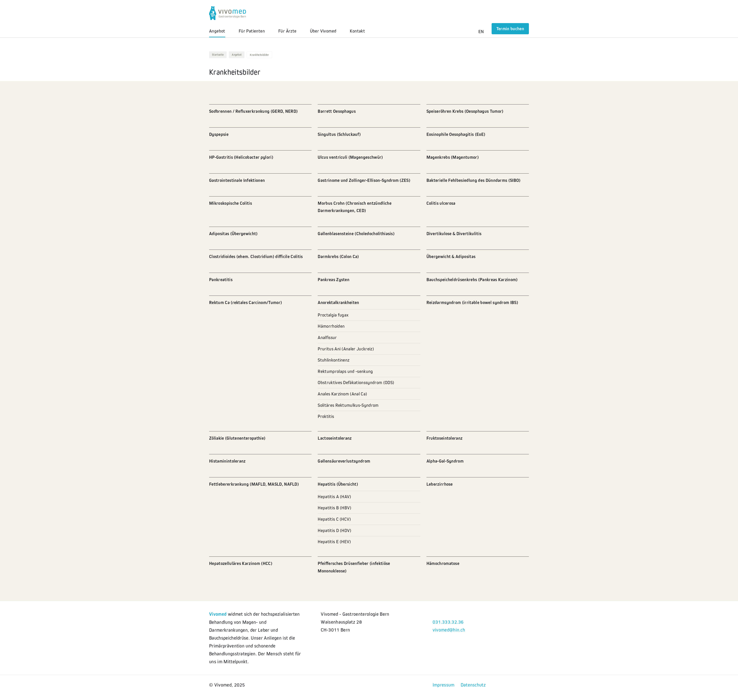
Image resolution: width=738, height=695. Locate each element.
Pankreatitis (221, 279)
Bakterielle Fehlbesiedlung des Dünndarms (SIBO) (473, 180)
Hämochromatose (442, 563)
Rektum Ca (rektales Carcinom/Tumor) (245, 302)
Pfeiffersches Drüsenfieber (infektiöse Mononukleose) (354, 567)
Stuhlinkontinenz (333, 360)
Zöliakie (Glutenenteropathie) (237, 438)
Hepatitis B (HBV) (334, 507)
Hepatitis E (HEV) (334, 541)
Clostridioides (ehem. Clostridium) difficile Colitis (256, 256)
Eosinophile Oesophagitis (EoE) (455, 134)
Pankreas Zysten (333, 279)
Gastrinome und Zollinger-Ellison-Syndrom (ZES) (364, 180)
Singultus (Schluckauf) (339, 134)
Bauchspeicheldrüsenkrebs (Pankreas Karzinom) (472, 279)
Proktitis (326, 416)
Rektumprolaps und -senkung (345, 371)
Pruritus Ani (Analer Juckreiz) (346, 348)
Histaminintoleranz (227, 461)
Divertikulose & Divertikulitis (454, 233)
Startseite (218, 54)
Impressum (444, 684)
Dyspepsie (219, 134)
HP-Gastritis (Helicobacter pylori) (241, 157)
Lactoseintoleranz (335, 438)
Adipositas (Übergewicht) (233, 233)
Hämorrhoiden (331, 326)
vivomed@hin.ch (449, 629)
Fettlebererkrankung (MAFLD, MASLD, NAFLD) (254, 484)
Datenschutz (473, 684)
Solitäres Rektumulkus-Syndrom (348, 405)
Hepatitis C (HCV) (334, 519)
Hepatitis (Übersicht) (338, 484)
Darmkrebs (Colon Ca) (338, 256)
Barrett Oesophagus (337, 111)
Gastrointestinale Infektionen (237, 180)
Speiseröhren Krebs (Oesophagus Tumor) (465, 111)
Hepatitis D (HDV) (334, 530)
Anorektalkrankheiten (338, 302)
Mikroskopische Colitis (230, 203)
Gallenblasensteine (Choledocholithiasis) (356, 233)
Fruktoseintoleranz (444, 438)
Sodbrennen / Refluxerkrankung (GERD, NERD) (253, 111)
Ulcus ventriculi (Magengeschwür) (350, 157)
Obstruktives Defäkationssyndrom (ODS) (356, 382)
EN (481, 31)
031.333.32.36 (448, 622)
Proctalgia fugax (333, 314)
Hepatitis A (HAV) (334, 496)
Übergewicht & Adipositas (451, 256)
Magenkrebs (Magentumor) (452, 157)
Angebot (237, 54)
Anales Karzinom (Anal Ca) (342, 393)
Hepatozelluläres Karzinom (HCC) (240, 563)
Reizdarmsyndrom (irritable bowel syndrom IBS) (472, 302)
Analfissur (327, 337)
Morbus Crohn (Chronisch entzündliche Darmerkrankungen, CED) (354, 206)
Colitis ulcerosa (440, 203)
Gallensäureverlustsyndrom (344, 461)
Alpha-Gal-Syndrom (445, 461)
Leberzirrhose (439, 484)
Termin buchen (510, 28)
